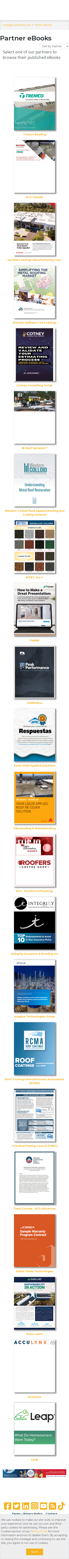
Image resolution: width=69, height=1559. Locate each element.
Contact (51, 1513)
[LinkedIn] (25, 1506)
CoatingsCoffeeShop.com (17, 25)
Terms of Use (38, 1531)
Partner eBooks (43, 25)
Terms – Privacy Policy (27, 1513)
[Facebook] (7, 1506)
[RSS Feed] (52, 1506)
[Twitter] (16, 1506)
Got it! (34, 1551)
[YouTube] (43, 1506)
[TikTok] (61, 1506)
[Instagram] (34, 1505)
